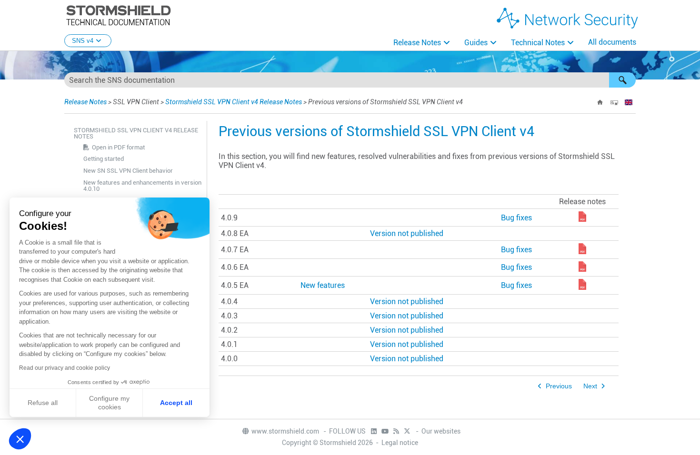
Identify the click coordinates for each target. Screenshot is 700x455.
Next (590, 386)
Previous (559, 386)
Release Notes (417, 42)
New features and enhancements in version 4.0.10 (142, 185)
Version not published (406, 233)
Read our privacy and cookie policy (64, 368)
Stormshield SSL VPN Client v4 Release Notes (233, 102)
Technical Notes (538, 42)
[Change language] (628, 102)
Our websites (440, 431)
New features (322, 285)
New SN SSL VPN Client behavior (128, 170)
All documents (612, 42)
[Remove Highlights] (614, 102)
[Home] (600, 102)
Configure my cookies (109, 403)
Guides (476, 42)
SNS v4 (82, 40)
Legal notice (399, 442)
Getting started (103, 158)
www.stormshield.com (285, 431)
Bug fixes (516, 217)
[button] (622, 80)
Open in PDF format (118, 147)
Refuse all (43, 402)
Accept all (176, 402)
